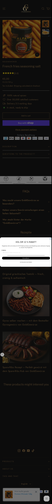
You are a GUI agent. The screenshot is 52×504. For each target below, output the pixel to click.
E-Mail (4, 250)
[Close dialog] (50, 239)
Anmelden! (26, 258)
